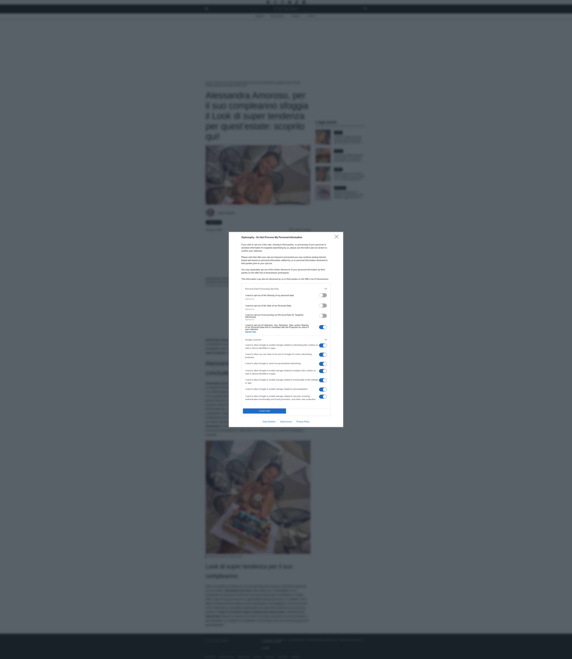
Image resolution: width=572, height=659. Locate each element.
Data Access (286, 421)
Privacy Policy (302, 421)
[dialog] (286, 329)
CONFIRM (264, 411)
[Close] (337, 237)
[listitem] (286, 288)
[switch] (323, 295)
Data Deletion (269, 421)
